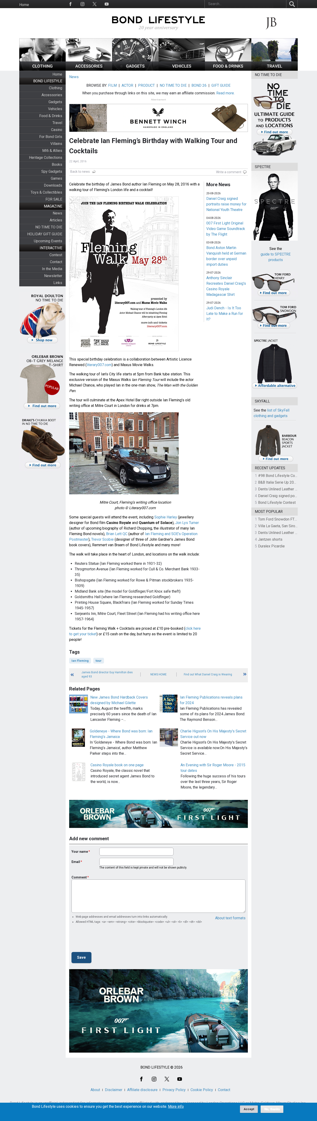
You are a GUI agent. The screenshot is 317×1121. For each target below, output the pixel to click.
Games (56, 178)
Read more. (225, 93)
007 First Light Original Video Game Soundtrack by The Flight (225, 228)
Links (57, 283)
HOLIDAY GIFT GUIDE (44, 234)
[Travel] (274, 69)
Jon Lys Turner (187, 523)
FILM (112, 85)
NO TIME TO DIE (48, 227)
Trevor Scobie (102, 539)
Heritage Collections (45, 157)
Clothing (55, 88)
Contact (56, 262)
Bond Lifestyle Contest (277, 502)
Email (75, 862)
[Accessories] (89, 69)
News (57, 213)
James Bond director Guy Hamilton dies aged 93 (107, 674)
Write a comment (228, 172)
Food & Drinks (50, 116)
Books (57, 164)
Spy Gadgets (51, 171)
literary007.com (99, 365)
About (95, 1090)
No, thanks (272, 1109)
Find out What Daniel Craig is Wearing (208, 674)
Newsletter (53, 276)
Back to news (80, 171)
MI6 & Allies (52, 150)
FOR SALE (53, 199)
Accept (249, 1109)
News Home (158, 674)
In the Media (52, 269)
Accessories (52, 95)
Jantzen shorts (270, 539)
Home (24, 5)
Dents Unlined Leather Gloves (282, 489)
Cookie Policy (202, 1090)
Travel (57, 123)
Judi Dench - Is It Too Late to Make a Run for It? (224, 313)
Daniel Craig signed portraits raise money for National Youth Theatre (226, 204)
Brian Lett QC (116, 534)
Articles (56, 220)
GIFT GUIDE (220, 85)
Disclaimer (113, 1090)
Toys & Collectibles (46, 192)
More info (176, 1107)
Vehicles (55, 109)
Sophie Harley (165, 517)
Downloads (53, 185)
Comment (79, 877)
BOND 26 (199, 85)
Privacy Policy (174, 1090)
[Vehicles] (181, 69)
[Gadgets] (135, 69)
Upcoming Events (48, 241)
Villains (56, 143)
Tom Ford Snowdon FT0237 (280, 519)
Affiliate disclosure (142, 1090)
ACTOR (127, 85)
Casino (56, 130)
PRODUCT (146, 85)
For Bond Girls (50, 136)
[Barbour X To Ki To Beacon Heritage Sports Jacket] (276, 461)
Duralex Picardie (271, 546)
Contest (55, 255)
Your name (79, 851)
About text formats (230, 918)
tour (99, 660)
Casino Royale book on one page (117, 765)
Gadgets (55, 102)
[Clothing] (42, 69)
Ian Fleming (80, 660)
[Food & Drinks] (228, 69)
